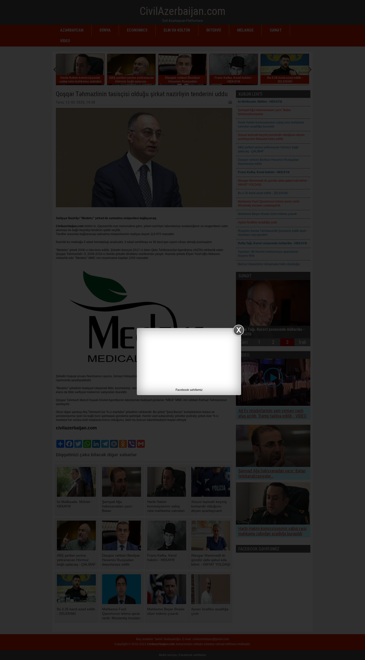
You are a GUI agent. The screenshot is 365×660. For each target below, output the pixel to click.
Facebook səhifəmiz (189, 390)
